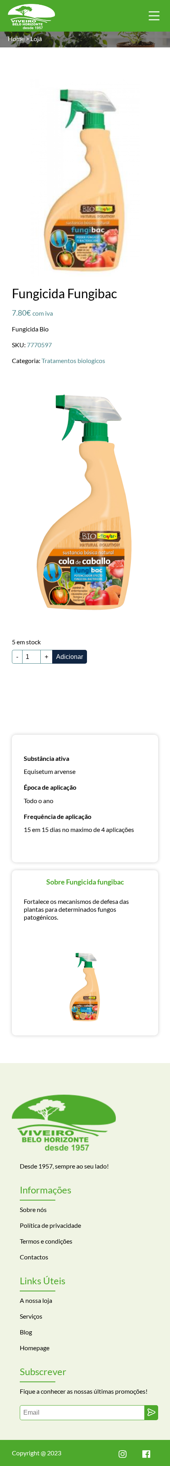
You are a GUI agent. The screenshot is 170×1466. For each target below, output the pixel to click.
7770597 (39, 344)
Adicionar (69, 656)
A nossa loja (36, 1300)
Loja (36, 38)
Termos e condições (46, 1241)
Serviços (31, 1316)
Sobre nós (33, 1209)
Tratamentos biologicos (73, 360)
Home (16, 38)
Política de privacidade (50, 1225)
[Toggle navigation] (154, 16)
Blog (26, 1332)
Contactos (34, 1257)
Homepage (34, 1347)
